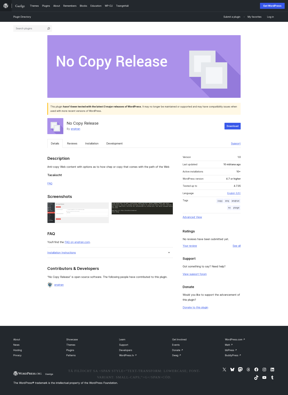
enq (227, 201)
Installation (91, 143)
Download (232, 126)
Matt (229, 344)
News (16, 344)
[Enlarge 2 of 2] (168, 207)
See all (237, 245)
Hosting (17, 350)
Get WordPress (272, 5)
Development (114, 143)
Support (236, 143)
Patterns (71, 355)
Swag (176, 355)
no (229, 207)
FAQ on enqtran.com (77, 242)
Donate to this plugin (195, 307)
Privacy (17, 355)
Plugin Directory (22, 16)
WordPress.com (235, 339)
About (16, 339)
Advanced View (192, 217)
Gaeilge (49, 374)
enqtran (75, 128)
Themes (70, 344)
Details (55, 143)
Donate (177, 350)
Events (176, 344)
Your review (190, 245)
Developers (125, 350)
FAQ (49, 183)
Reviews (72, 143)
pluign (236, 207)
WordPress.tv (128, 355)
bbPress (231, 350)
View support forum (195, 274)
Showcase (72, 339)
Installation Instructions (61, 252)
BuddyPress (233, 355)
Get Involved (179, 339)
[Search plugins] (48, 28)
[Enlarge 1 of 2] (104, 207)
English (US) (234, 193)
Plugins (70, 350)
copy (220, 201)
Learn (122, 339)
